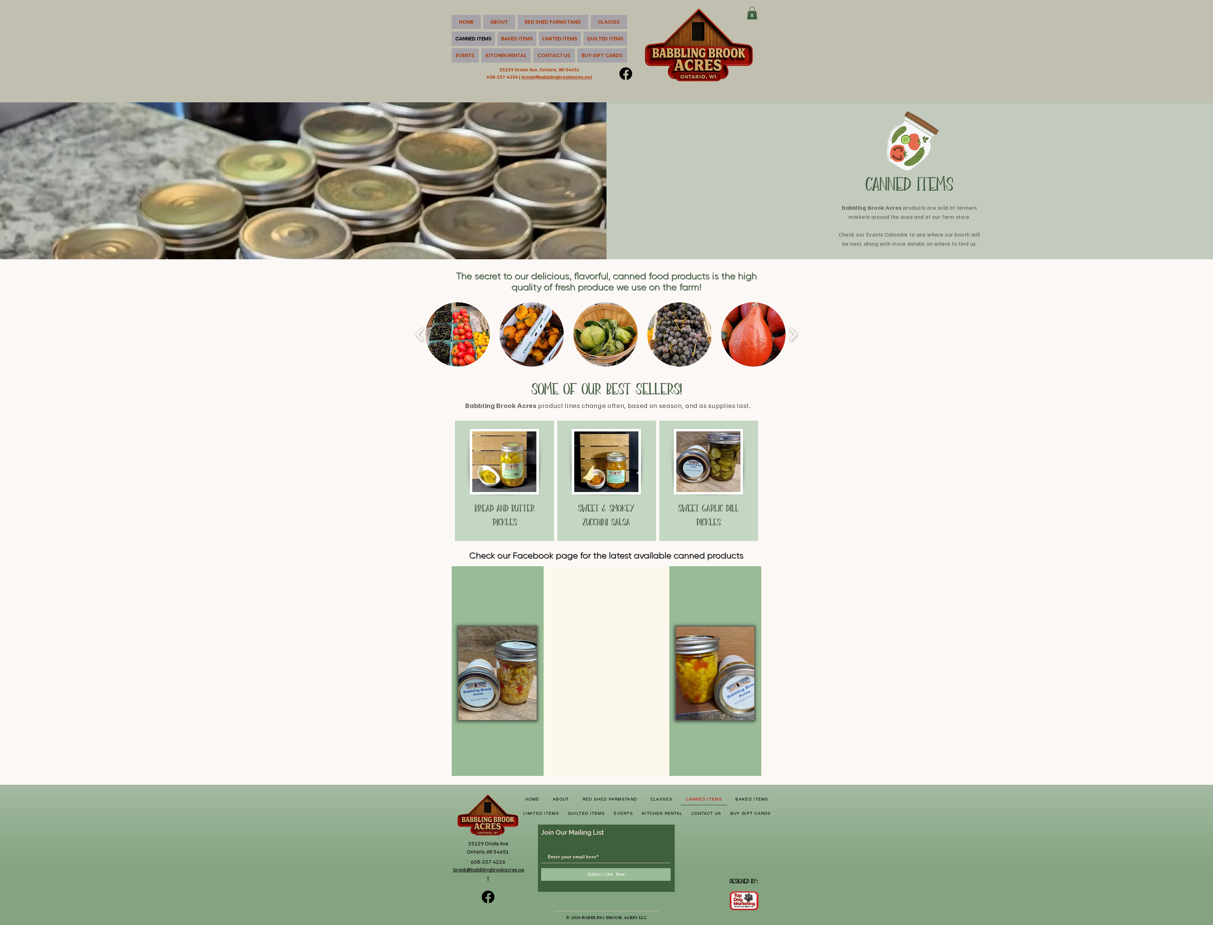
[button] (752, 13)
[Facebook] (625, 73)
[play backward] (420, 334)
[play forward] (793, 334)
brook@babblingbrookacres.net (557, 77)
